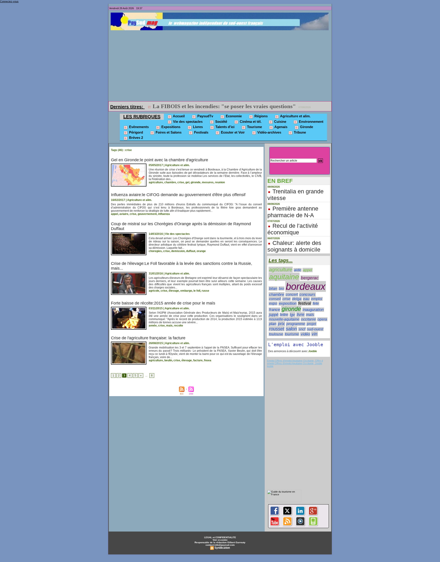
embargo (186, 290)
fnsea (207, 360)
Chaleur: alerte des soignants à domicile (294, 246)
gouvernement (147, 214)
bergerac (310, 277)
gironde (196, 182)
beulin (168, 360)
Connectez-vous (9, 1)
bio (281, 288)
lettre (284, 315)
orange (201, 251)
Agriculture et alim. (295, 116)
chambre (170, 182)
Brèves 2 (135, 138)
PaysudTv (204, 116)
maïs (169, 325)
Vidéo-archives (268, 132)
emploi (316, 299)
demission (178, 251)
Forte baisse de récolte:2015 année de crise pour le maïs (163, 303)
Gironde (306, 127)
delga (296, 299)
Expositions (170, 127)
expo (273, 303)
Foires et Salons (168, 132)
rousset (276, 328)
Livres (197, 127)
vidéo (305, 334)
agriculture (156, 182)
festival (304, 303)
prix (281, 323)
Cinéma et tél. (250, 121)
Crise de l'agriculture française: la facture (148, 338)
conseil (275, 299)
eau (306, 299)
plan (272, 324)
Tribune (299, 132)
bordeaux (305, 286)
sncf (302, 329)
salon (291, 328)
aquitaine (284, 277)
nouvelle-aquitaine (284, 319)
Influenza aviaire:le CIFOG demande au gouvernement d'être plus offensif (178, 194)
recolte (178, 325)
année (153, 325)
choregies (155, 251)
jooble (270, 366)
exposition (287, 303)
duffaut (190, 251)
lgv (292, 314)
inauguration (313, 309)
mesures (208, 182)
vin (314, 334)
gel (187, 182)
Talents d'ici (224, 127)
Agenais (280, 127)
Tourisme (254, 127)
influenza (164, 214)
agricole (154, 290)
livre (300, 314)
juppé (273, 315)
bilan (273, 288)
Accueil (178, 116)
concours (307, 294)
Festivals (200, 132)
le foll (196, 290)
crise (180, 182)
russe (205, 290)
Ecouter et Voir (232, 132)
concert (292, 294)
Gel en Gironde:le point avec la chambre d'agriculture (159, 160)
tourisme (292, 334)
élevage (174, 290)
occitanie (308, 319)
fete (316, 303)
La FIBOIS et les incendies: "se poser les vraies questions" (224, 106)
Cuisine (279, 121)
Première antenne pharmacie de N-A (292, 211)
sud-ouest (315, 329)
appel (114, 214)
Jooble (312, 351)
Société (220, 121)
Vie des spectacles (187, 121)
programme (295, 324)
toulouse (276, 334)
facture (198, 360)
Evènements (138, 127)
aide (297, 270)
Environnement (310, 121)
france (274, 309)
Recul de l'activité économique (292, 229)
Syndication (222, 547)
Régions (260, 116)
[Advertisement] (221, 65)
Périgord (135, 132)
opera (322, 319)
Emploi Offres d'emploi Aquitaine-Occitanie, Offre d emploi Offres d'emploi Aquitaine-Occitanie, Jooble (295, 362)
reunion (220, 182)
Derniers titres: (127, 106)
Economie (233, 116)
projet (311, 324)
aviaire (123, 214)
